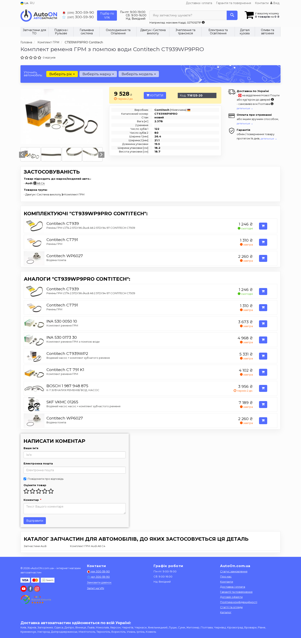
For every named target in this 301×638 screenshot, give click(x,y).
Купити (156, 95)
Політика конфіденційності (238, 602)
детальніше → (245, 108)
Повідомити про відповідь (45, 478)
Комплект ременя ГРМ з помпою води (73, 341)
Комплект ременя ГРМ (62, 325)
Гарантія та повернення (233, 3)
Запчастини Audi (35, 546)
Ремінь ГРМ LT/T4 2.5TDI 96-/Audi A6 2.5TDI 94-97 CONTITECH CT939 (90, 227)
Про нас (226, 576)
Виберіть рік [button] (61, 74)
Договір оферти (231, 597)
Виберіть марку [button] (97, 74)
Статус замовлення (233, 571)
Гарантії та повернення (236, 591)
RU (32, 3)
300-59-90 (80, 12)
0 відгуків (49, 57)
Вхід (276, 3)
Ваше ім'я (31, 448)
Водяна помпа (56, 260)
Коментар (32, 499)
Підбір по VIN (107, 15)
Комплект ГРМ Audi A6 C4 (87, 546)
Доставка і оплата (199, 3)
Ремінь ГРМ (54, 244)
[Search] (232, 15)
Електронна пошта (38, 463)
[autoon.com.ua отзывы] (36, 599)
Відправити (34, 521)
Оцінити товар (35, 485)
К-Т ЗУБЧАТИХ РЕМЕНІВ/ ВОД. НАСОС (72, 390)
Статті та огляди (231, 607)
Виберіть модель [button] (138, 74)
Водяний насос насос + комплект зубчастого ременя (83, 406)
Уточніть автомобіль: (33, 73)
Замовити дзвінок (99, 582)
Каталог (225, 612)
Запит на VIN (95, 588)
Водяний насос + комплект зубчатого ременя (78, 357)
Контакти (262, 3)
